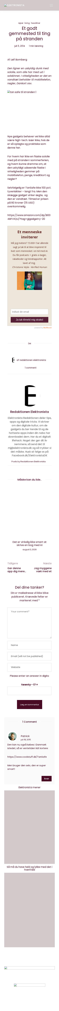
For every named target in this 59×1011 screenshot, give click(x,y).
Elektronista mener (29, 787)
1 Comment (31, 367)
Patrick (25, 736)
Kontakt (18, 959)
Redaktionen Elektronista (33, 360)
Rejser (20, 23)
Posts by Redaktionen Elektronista (28, 461)
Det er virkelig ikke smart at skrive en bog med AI (29, 543)
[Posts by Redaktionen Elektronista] (13, 360)
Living (27, 23)
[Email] (29, 351)
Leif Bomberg (19, 59)
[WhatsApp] (35, 351)
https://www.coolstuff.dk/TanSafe (27, 756)
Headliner (35, 23)
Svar (46, 778)
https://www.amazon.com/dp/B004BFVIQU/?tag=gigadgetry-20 (29, 217)
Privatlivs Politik (36, 959)
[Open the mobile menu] (51, 5)
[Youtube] (34, 1000)
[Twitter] (23, 351)
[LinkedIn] (41, 351)
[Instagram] (24, 1000)
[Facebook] (17, 351)
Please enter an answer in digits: (29, 676)
